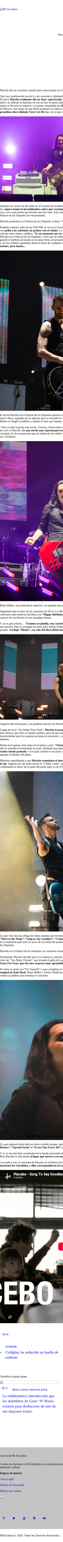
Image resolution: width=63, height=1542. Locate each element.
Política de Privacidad (12, 1485)
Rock (6, 1334)
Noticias (34, 1390)
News (25, 1390)
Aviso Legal (6, 1479)
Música (16, 1390)
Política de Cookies (10, 1490)
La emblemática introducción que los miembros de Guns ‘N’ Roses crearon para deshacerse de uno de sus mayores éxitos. (29, 1403)
